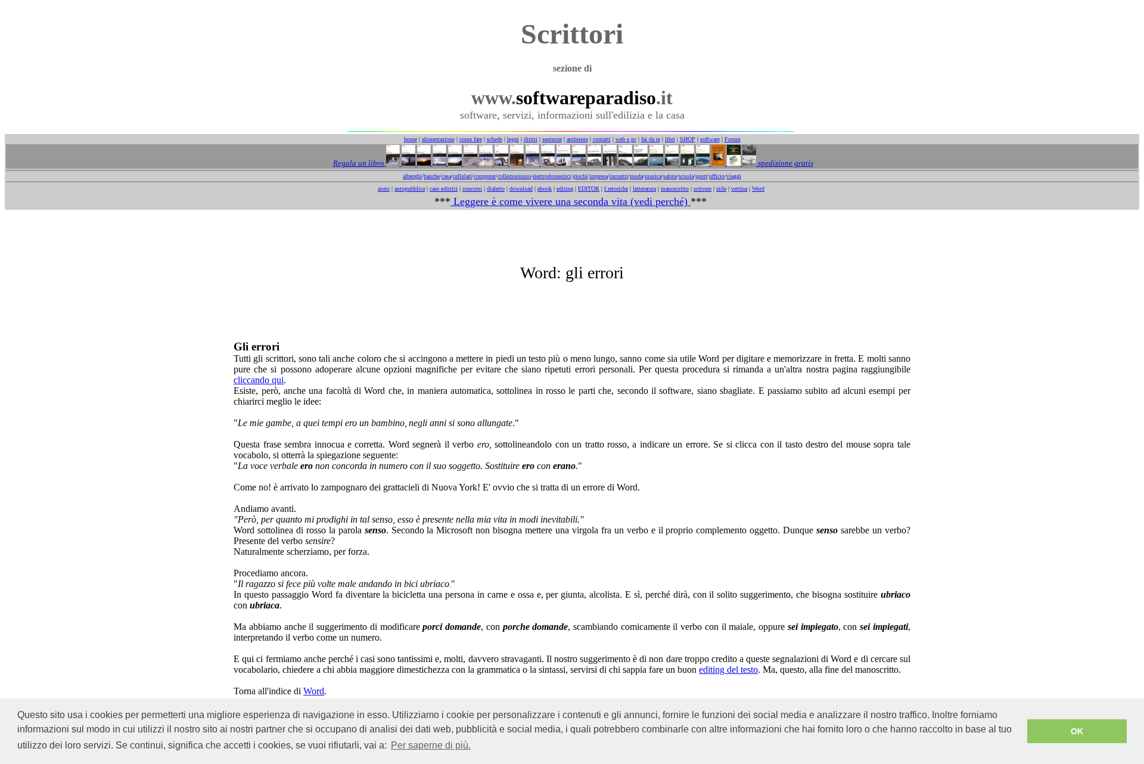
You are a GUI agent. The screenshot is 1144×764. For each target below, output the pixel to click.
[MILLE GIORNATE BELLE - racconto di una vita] (423, 163)
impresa (598, 176)
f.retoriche (616, 188)
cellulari (462, 176)
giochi (580, 176)
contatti (602, 139)
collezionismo (514, 176)
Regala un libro (359, 163)
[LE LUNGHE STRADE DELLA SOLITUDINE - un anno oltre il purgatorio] (609, 163)
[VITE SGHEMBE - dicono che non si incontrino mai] (578, 163)
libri (670, 139)
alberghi (412, 176)
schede (494, 139)
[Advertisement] (572, 236)
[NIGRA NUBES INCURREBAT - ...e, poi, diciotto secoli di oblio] (671, 163)
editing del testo (728, 669)
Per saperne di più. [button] (431, 745)
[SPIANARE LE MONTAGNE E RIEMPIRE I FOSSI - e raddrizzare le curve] (640, 163)
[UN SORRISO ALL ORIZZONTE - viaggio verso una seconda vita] (454, 163)
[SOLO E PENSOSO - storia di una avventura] (393, 163)
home (410, 139)
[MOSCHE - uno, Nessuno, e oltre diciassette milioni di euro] (624, 163)
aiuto (384, 188)
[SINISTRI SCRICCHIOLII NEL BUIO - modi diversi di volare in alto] (593, 163)
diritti (530, 139)
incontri (619, 176)
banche (432, 176)
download (521, 188)
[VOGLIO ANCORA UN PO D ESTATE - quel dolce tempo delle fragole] (485, 163)
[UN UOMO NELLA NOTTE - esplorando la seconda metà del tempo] (516, 163)
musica (653, 176)
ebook (544, 188)
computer (485, 176)
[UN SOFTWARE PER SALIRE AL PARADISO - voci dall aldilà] (702, 163)
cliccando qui (259, 380)
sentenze (552, 139)
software (710, 139)
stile (721, 188)
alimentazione (438, 139)
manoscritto (675, 188)
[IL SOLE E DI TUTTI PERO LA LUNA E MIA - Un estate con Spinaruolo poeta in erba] (655, 163)
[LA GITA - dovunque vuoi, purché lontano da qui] (500, 163)
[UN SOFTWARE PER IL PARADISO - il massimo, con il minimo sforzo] (547, 163)
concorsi (472, 188)
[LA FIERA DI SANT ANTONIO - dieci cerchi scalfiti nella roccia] (438, 163)
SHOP (687, 139)
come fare (470, 139)
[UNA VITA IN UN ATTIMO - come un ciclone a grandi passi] (407, 163)
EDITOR (588, 188)
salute (670, 176)
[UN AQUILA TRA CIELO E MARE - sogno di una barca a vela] (562, 163)
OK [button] (1077, 731)
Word (758, 188)
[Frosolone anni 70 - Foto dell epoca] (748, 163)
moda (636, 176)
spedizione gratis (784, 163)
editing (565, 188)
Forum (733, 139)
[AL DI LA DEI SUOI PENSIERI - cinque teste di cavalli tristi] (469, 163)
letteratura (644, 188)
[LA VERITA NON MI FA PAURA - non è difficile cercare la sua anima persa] (531, 163)
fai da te (650, 139)
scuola (686, 176)
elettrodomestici (552, 176)
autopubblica (409, 188)
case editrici (444, 188)
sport (701, 176)
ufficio (717, 176)
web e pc (625, 139)
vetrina (739, 188)
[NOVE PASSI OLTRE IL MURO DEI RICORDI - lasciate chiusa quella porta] (686, 163)
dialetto (496, 188)
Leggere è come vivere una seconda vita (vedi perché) (570, 201)
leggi (513, 139)
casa (446, 176)
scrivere (702, 188)
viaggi (733, 176)
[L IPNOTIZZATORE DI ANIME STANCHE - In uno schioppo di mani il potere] (717, 163)
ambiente (577, 139)
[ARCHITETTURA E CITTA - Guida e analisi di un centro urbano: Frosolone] (733, 163)
